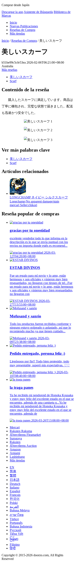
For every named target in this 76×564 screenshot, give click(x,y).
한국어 (14, 498)
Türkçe (14, 519)
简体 (13, 471)
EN (12, 467)
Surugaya (16, 438)
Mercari (15, 427)
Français (15, 495)
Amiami (15, 453)
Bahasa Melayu (20, 510)
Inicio (13, 22)
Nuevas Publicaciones (24, 26)
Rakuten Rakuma (21, 431)
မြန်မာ (14, 539)
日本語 (14, 479)
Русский (15, 530)
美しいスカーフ (21, 77)
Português (16, 522)
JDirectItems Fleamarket (25, 434)
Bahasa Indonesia (21, 526)
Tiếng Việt (16, 533)
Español (15, 491)
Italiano (14, 487)
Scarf (13, 81)
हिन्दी (13, 548)
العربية (14, 506)
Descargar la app (12, 12)
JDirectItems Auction (23, 445)
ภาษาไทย (17, 515)
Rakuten (15, 442)
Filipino (15, 544)
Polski (14, 503)
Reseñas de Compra (22, 30)
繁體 (13, 475)
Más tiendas (17, 33)
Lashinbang (17, 456)
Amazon (15, 449)
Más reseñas (9, 70)
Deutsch (15, 484)
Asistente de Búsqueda (38, 12)
